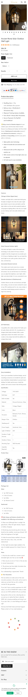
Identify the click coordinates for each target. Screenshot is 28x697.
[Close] (26, 684)
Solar (3, 58)
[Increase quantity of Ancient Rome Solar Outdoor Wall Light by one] (25, 71)
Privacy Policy (16, 690)
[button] (25, 2)
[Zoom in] (23, 27)
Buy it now (14, 80)
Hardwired (10, 58)
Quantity (3, 71)
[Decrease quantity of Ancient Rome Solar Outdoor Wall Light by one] (9, 71)
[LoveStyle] (14, 2)
